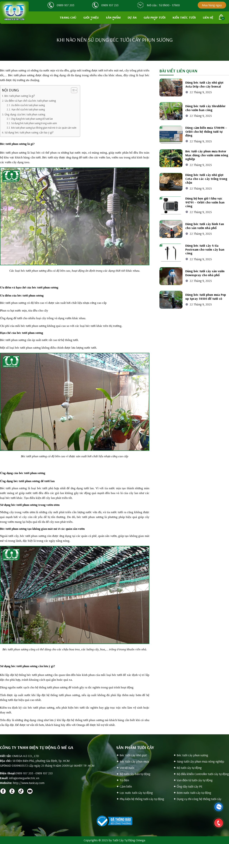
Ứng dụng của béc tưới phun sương (25, 114)
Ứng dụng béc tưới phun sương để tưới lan (32, 118)
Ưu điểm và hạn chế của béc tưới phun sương (30, 100)
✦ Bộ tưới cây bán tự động (133, 774)
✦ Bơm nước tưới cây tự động (192, 793)
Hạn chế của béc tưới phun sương (28, 109)
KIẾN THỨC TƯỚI (184, 17)
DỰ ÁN (132, 17)
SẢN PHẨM (113, 17)
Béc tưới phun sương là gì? (19, 96)
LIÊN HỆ (208, 17)
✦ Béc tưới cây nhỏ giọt (131, 755)
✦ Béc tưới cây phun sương (190, 755)
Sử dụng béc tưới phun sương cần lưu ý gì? (29, 132)
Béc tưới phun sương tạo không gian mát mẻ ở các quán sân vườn (43, 127)
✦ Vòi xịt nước (125, 768)
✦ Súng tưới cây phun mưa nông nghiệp (198, 761)
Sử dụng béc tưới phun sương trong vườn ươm (34, 123)
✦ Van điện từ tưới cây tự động (193, 780)
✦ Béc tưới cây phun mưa (132, 761)
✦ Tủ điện (122, 780)
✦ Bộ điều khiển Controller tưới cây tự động (201, 774)
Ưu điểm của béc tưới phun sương (28, 105)
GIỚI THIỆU (91, 17)
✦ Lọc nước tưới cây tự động (134, 793)
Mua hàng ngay (212, 5)
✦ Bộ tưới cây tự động (187, 768)
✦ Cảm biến (124, 786)
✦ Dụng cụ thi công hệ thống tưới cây (197, 799)
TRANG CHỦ (68, 17)
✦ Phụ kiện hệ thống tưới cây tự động (140, 799)
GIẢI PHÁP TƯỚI (154, 17)
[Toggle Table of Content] (72, 90)
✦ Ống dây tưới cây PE (187, 786)
